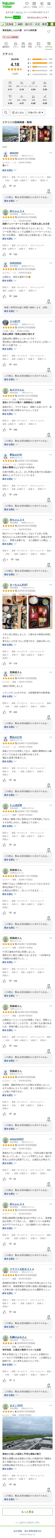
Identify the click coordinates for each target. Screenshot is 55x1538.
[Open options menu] (51, 153)
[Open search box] (5, 112)
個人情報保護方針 (33, 1531)
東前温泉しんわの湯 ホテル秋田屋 (19, 30)
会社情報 (17, 1531)
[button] (10, 134)
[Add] (49, 32)
